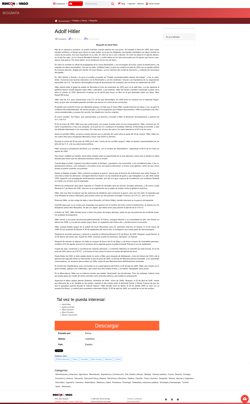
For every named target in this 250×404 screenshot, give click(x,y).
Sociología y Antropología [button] (170, 382)
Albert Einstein (68, 310)
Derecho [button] (178, 374)
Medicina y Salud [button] (104, 382)
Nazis (75, 359)
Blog (123, 4)
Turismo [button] (185, 382)
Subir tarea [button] (77, 4)
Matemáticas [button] (90, 382)
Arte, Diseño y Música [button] (134, 374)
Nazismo (108, 359)
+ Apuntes (131, 4)
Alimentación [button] (94, 374)
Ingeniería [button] (70, 382)
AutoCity (65, 401)
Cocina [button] (171, 374)
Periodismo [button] (116, 382)
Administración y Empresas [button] (66, 374)
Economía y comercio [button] (64, 378)
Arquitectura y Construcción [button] (112, 374)
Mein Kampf (96, 359)
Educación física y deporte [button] (95, 378)
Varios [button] (57, 386)
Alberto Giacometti (69, 315)
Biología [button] (147, 374)
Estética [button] (131, 378)
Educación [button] (78, 378)
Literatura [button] (79, 382)
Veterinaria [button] (66, 386)
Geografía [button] (163, 378)
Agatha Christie (68, 307)
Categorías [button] (61, 4)
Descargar (107, 326)
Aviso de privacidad (133, 401)
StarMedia (58, 401)
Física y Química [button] (151, 378)
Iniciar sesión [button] (154, 4)
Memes (141, 4)
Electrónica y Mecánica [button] (116, 378)
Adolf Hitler (66, 304)
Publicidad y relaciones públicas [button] (145, 382)
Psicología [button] (127, 382)
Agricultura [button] (83, 374)
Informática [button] (60, 382)
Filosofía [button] (139, 378)
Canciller (84, 359)
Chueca (71, 401)
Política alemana (63, 359)
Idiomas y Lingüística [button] (184, 378)
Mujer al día (79, 401)
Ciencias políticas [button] (159, 374)
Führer (118, 359)
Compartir (62, 39)
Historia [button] (172, 378)
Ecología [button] (186, 374)
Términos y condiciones (134, 399)
